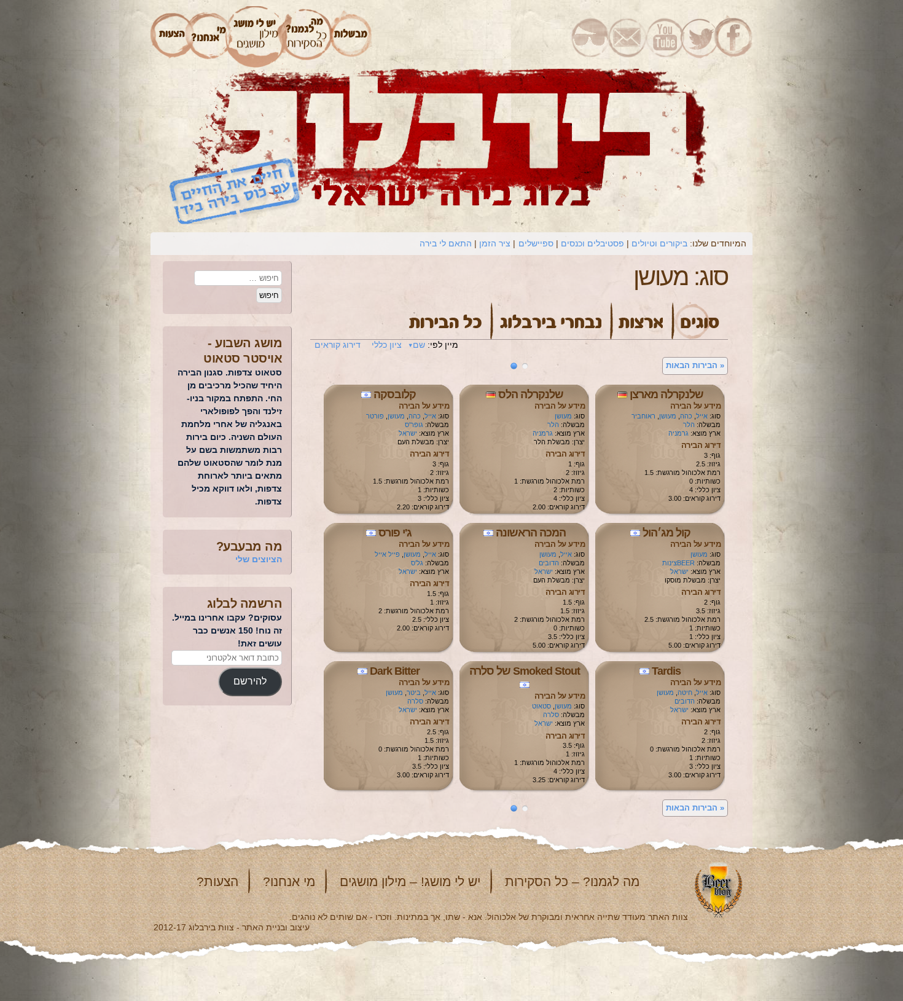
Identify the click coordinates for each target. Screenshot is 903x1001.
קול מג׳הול (666, 533)
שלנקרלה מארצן (666, 394)
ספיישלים (535, 243)
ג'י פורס (395, 533)
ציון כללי (387, 345)
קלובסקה (394, 394)
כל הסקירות (307, 37)
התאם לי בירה (446, 243)
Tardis (666, 671)
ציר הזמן (494, 243)
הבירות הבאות (695, 365)
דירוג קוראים (338, 345)
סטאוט (541, 706)
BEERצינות (678, 563)
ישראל (408, 433)
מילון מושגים (255, 37)
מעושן (667, 416)
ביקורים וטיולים (659, 243)
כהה (686, 416)
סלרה (551, 714)
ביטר (414, 692)
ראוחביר (643, 416)
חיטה (685, 692)
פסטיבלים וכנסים (592, 243)
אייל (702, 416)
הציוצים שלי (258, 559)
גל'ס (417, 563)
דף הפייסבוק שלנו (734, 36)
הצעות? (217, 881)
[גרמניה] (622, 394)
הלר (689, 424)
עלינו (208, 37)
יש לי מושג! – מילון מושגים (410, 881)
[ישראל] (366, 394)
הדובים (549, 563)
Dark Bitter (395, 671)
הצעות (170, 37)
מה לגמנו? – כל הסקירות (572, 881)
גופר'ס (414, 424)
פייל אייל (387, 554)
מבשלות (351, 37)
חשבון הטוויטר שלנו (698, 36)
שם (419, 345)
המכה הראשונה (531, 533)
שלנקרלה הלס (530, 394)
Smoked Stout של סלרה (524, 671)
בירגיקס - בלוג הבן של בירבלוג (590, 36)
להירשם (250, 681)
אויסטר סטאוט (242, 358)
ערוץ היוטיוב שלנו (663, 36)
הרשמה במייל (627, 36)
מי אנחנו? (289, 881)
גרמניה (678, 433)
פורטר (375, 416)
